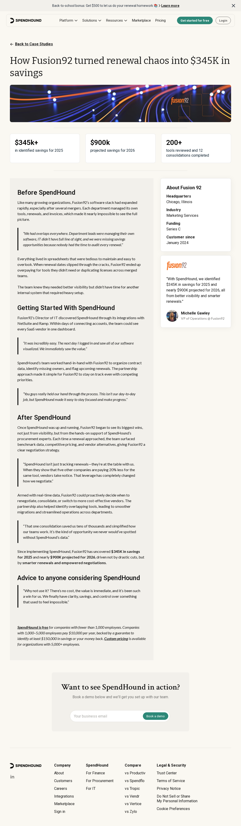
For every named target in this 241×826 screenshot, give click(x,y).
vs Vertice (133, 804)
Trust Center (167, 773)
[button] (69, 20)
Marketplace (141, 20)
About (59, 773)
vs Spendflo (135, 781)
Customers (63, 781)
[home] (26, 20)
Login (223, 20)
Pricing (160, 20)
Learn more (170, 6)
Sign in (59, 811)
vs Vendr (132, 796)
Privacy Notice (169, 788)
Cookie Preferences (173, 809)
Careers (60, 788)
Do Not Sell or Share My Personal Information (177, 798)
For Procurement (99, 781)
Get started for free (195, 20)
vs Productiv (135, 773)
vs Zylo (131, 811)
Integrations (64, 796)
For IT (91, 788)
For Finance (95, 773)
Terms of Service (171, 781)
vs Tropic (132, 788)
